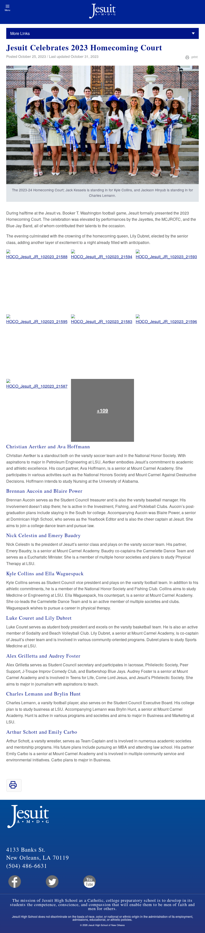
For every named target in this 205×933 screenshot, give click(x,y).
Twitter (51, 882)
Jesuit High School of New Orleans (102, 12)
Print (194, 57)
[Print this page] (13, 787)
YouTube (89, 882)
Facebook (14, 882)
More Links (20, 33)
